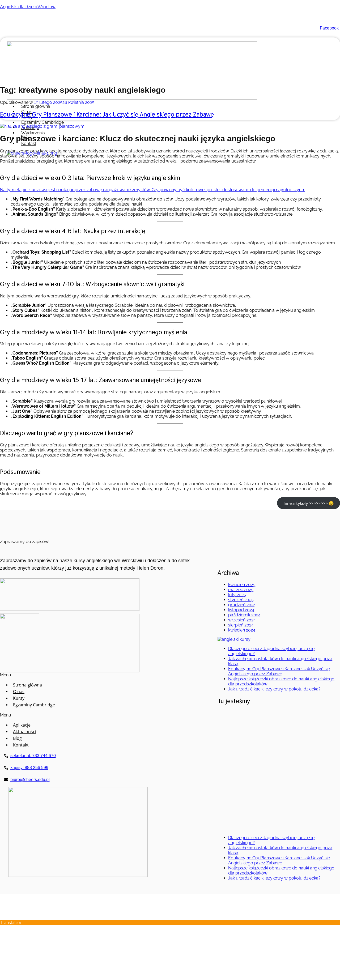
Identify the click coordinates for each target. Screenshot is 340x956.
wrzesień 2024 (242, 619)
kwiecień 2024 (241, 630)
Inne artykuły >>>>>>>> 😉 (308, 503)
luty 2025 (237, 594)
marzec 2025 (240, 589)
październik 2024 (244, 614)
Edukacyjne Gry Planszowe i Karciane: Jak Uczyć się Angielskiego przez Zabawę (107, 114)
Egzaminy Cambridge (42, 122)
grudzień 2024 (242, 604)
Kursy (18, 698)
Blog (17, 738)
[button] (29, 674)
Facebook (329, 28)
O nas (18, 691)
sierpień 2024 (241, 625)
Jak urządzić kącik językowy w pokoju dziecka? (274, 689)
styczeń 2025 (241, 599)
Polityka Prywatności (319, 912)
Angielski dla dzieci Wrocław (28, 6)
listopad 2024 (241, 609)
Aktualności (24, 732)
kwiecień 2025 (241, 584)
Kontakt (28, 143)
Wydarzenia (33, 132)
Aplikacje (22, 725)
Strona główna (35, 106)
